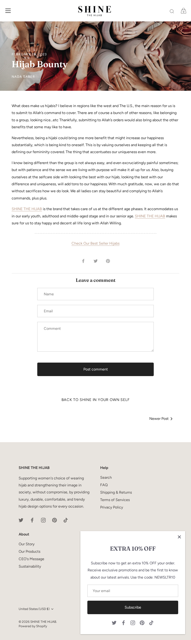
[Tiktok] (151, 622)
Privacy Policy (111, 507)
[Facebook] (123, 622)
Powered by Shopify (33, 626)
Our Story (26, 544)
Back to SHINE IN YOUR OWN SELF (95, 399)
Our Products (29, 551)
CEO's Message (31, 559)
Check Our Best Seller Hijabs (95, 243)
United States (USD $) (34, 609)
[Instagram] (132, 622)
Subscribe (133, 607)
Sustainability (30, 566)
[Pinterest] (142, 622)
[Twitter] (114, 622)
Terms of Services (115, 500)
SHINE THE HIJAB (27, 209)
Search (106, 477)
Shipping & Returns (116, 492)
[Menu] (8, 11)
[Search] (172, 11)
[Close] (179, 537)
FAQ (104, 485)
